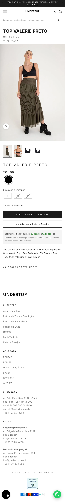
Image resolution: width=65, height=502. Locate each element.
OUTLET (7, 383)
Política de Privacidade (15, 321)
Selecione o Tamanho (14, 190)
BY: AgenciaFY (46, 473)
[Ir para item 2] (17, 151)
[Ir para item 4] (37, 150)
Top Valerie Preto (25, 31)
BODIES (7, 362)
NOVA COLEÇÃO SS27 (15, 367)
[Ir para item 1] (7, 151)
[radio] (8, 179)
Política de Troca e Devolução (18, 316)
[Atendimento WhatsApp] (57, 494)
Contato (7, 332)
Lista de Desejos (11, 342)
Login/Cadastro (11, 337)
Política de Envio (11, 326)
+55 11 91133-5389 (13, 463)
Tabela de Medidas (13, 205)
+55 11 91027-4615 (13, 442)
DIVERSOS (8, 378)
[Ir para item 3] (27, 150)
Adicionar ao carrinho (32, 214)
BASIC (6, 372)
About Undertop (11, 311)
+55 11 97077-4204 (13, 412)
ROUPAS (7, 357)
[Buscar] (59, 20)
